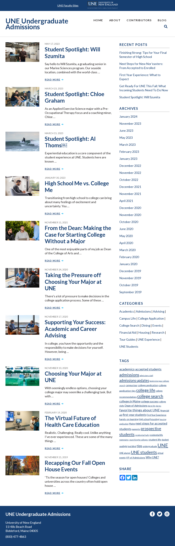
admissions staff (146, 375)
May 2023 (126, 137)
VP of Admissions (135, 457)
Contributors (139, 20)
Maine (132, 424)
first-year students (134, 414)
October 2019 (128, 285)
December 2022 (130, 165)
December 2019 (130, 271)
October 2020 (128, 222)
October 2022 (128, 180)
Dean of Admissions (136, 405)
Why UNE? (152, 457)
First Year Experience (156, 415)
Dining (145, 325)
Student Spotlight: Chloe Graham (74, 97)
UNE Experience (149, 339)
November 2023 (130, 123)
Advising (158, 311)
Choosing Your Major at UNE (73, 376)
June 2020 (126, 229)
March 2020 (127, 250)
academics (127, 369)
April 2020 (126, 243)
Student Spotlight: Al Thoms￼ (70, 141)
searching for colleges (138, 440)
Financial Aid (127, 332)
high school (144, 419)
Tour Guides (127, 339)
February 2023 (129, 151)
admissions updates (134, 380)
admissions (129, 374)
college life (145, 390)
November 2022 (130, 173)
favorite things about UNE (139, 410)
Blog (162, 20)
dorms (158, 406)
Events (157, 325)
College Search (129, 325)
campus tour (131, 385)
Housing (144, 332)
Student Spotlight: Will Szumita (72, 52)
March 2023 (127, 144)
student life (155, 439)
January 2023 (128, 158)
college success (150, 401)
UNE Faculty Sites (67, 5)
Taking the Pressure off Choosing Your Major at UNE (73, 281)
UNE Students (128, 346)
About (115, 20)
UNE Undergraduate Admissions (36, 24)
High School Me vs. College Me (77, 186)
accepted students (148, 369)
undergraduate (150, 446)
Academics (126, 311)
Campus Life (127, 318)
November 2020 (130, 215)
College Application (151, 318)
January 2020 (128, 264)
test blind (132, 446)
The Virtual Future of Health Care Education (72, 421)
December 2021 (130, 187)
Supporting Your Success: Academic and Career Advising (75, 329)
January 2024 (128, 116)
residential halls (142, 435)
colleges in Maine (129, 401)
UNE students (144, 452)
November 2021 (130, 194)
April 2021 (126, 201)
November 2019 (130, 278)
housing (154, 419)
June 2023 (126, 130)
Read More (52, 79)
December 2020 (130, 208)
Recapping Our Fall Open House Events (75, 466)
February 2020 (129, 257)
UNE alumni (124, 453)
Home (98, 20)
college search (150, 396)
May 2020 (126, 236)
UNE (163, 445)
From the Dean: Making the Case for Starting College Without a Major (78, 234)
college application (148, 385)
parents (136, 429)
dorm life (152, 406)
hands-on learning (129, 419)
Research (158, 332)
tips (139, 446)
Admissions (143, 311)
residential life (156, 435)
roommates (124, 440)
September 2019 (130, 292)
